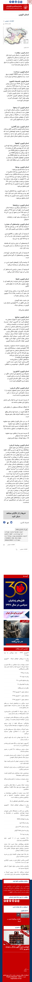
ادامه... (10, 892)
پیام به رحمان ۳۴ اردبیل (22, 827)
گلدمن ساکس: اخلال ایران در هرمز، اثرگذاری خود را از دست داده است (16, 861)
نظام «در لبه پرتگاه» (23, 688)
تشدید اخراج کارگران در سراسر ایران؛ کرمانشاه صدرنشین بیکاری (16, 768)
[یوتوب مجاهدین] (16, 2)
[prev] (18, 914)
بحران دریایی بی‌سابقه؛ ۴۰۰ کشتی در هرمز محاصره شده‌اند (16, 750)
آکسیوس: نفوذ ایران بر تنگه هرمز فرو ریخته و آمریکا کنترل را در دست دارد (16, 744)
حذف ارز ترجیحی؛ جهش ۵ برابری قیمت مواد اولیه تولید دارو (16, 762)
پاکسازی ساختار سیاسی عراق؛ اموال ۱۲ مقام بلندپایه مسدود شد (16, 867)
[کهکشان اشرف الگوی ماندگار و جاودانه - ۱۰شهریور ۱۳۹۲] (16, 937)
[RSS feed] (21, 2)
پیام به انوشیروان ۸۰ (23, 684)
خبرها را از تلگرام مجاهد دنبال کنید (16, 515)
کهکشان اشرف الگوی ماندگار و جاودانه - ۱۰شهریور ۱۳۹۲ (17, 948)
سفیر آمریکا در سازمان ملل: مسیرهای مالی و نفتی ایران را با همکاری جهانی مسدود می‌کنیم (16, 731)
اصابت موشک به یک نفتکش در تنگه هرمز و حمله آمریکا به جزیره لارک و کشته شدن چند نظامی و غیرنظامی (16, 667)
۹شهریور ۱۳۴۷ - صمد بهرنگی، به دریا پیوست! (16, 654)
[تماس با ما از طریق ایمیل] (16, 901)
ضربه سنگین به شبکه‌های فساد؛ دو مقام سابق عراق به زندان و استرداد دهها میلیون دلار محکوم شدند (16, 705)
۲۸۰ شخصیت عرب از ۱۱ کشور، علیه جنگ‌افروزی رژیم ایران (16, 839)
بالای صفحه (26, 969)
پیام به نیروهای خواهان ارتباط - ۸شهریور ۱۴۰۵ (16, 806)
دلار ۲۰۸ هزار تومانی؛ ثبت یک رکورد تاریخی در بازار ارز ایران (16, 738)
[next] (18, 942)
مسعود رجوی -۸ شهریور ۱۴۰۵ (21, 692)
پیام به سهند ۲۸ (24, 677)
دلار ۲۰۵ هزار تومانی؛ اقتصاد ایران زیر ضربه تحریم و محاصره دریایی (16, 855)
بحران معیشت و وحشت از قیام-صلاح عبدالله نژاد (16, 780)
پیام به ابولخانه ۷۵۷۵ (23, 819)
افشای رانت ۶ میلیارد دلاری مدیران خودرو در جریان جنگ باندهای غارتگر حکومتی (16, 756)
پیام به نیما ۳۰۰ (24, 834)
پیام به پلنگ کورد (24, 823)
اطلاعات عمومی (9, 21)
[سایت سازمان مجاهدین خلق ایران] (16, 7)
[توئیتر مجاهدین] (13, 2)
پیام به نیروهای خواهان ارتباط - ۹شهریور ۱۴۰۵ (16, 660)
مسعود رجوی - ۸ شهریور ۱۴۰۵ (20, 696)
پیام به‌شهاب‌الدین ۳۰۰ (22, 680)
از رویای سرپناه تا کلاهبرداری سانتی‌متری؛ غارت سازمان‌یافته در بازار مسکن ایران (16, 712)
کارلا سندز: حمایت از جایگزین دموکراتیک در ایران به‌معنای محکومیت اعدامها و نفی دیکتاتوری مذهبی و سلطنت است (16, 795)
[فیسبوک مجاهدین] (10, 2)
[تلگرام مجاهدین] (18, 2)
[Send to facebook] (4, 522)
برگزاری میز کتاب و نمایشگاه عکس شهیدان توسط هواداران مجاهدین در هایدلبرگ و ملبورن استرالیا (16, 813)
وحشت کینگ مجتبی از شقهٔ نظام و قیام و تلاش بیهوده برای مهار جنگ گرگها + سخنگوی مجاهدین (16, 787)
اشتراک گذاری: (24, 523)
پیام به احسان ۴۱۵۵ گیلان (21, 831)
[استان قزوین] (16, 35)
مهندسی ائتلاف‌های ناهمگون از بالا (19, 801)
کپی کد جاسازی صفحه (21, 529)
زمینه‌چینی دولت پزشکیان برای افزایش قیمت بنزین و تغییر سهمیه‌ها (16, 774)
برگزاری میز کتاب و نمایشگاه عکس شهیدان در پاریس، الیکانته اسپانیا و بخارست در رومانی (16, 718)
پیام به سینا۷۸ (25, 673)
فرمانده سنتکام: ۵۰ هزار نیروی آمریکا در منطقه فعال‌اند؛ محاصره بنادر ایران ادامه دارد (16, 873)
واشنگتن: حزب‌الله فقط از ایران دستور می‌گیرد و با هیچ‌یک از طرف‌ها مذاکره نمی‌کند (16, 724)
